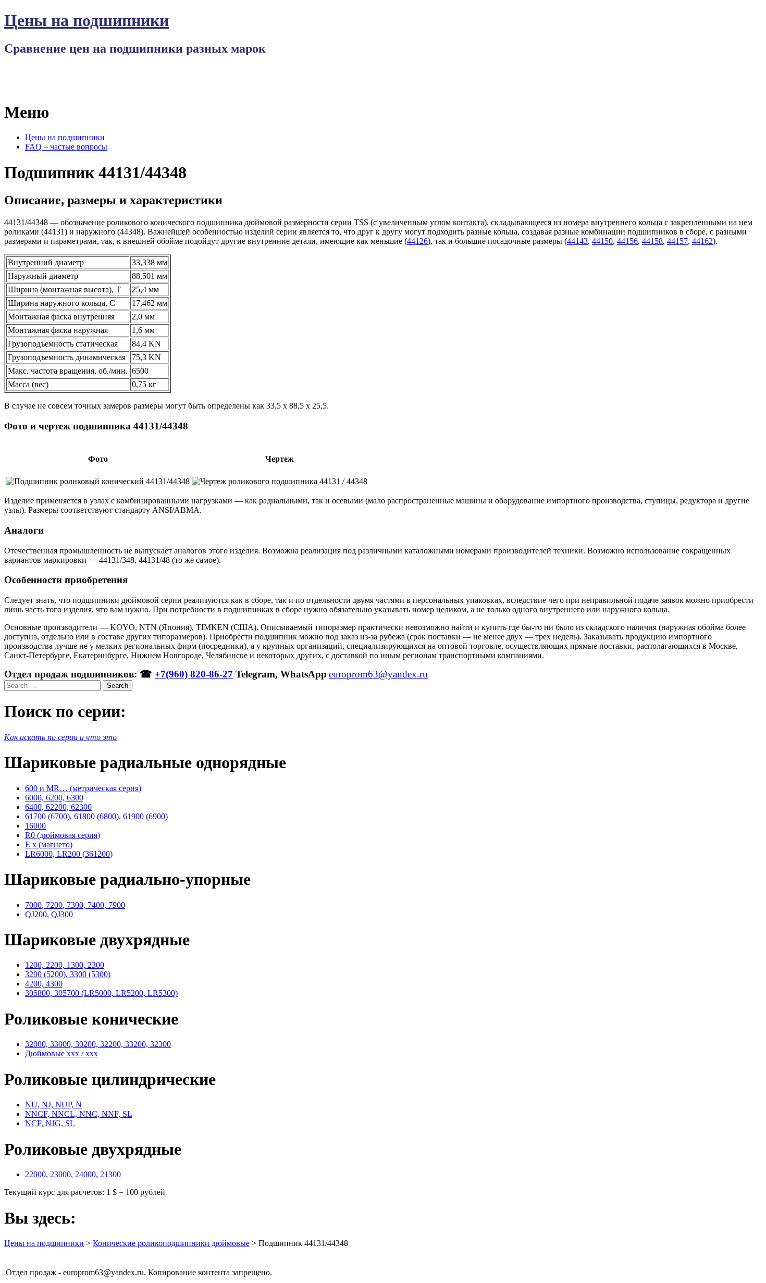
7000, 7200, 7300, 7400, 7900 (75, 904)
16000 (35, 825)
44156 (627, 241)
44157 (677, 241)
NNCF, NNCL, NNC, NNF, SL (78, 1113)
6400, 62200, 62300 (58, 807)
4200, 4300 (44, 983)
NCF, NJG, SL (50, 1123)
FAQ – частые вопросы (66, 146)
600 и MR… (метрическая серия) (83, 788)
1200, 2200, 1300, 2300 (64, 964)
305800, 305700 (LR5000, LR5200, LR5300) (101, 993)
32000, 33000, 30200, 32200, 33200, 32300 (98, 1044)
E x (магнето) (48, 844)
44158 (652, 241)
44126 (417, 241)
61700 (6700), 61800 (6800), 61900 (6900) (96, 816)
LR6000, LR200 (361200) (69, 853)
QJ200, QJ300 (49, 914)
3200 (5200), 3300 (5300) (67, 974)
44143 (577, 241)
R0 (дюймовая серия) (62, 835)
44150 (602, 241)
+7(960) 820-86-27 (194, 674)
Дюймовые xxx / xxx (61, 1053)
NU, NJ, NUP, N (53, 1104)
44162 (702, 241)
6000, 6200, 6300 (54, 797)
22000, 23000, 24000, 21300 (73, 1174)
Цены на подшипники (86, 20)
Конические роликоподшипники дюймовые (171, 1243)
